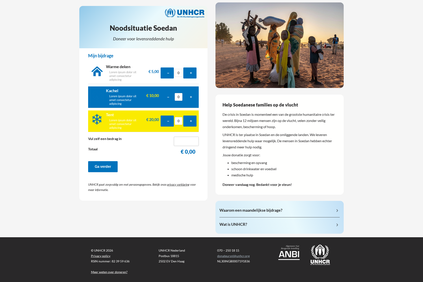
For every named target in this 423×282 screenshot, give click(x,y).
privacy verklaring (178, 184)
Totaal (93, 149)
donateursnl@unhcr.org (233, 256)
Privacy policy (100, 256)
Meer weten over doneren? (109, 272)
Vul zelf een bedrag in (105, 139)
